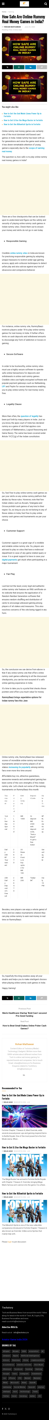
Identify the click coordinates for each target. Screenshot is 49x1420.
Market (27, 1378)
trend (14, 1396)
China (25, 1360)
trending (23, 1396)
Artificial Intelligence (30, 1356)
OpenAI (33, 1382)
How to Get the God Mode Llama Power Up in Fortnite (22, 115)
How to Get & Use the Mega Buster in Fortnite (23, 120)
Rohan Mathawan (12, 27)
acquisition (33, 1351)
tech (15, 1391)
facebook (18, 1369)
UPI (3, 386)
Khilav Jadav (8, 1102)
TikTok (6, 1396)
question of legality (29, 416)
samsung (7, 1387)
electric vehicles (24, 1365)
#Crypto (6, 1351)
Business (16, 1360)
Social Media (19, 1387)
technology (25, 1391)
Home (4, 12)
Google (6, 1374)
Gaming (11, 12)
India (15, 1374)
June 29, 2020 (29, 27)
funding (29, 1369)
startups (6, 1391)
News (24, 1382)
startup (41, 1387)
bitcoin (6, 1360)
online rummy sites (19, 253)
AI (42, 1351)
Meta (5, 1382)
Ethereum (7, 1369)
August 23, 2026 (20, 1102)
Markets (37, 1378)
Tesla (35, 1391)
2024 (24, 1351)
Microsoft (15, 1382)
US (39, 1396)
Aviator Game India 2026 (14, 1339)
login (10, 1242)
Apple (15, 1356)
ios (4, 1378)
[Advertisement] (24, 189)
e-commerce (8, 1365)
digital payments (9, 559)
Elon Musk (38, 1365)
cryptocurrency (37, 1360)
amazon (6, 1356)
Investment (36, 1374)
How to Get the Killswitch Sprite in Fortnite (22, 124)
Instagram (24, 1374)
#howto (16, 1351)
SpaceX (31, 1387)
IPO (19, 1378)
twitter (32, 1396)
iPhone (12, 1378)
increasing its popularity (20, 767)
